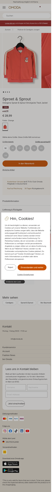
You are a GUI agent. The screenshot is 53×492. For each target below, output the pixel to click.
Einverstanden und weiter (32, 267)
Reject (10, 267)
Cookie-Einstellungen (25, 275)
